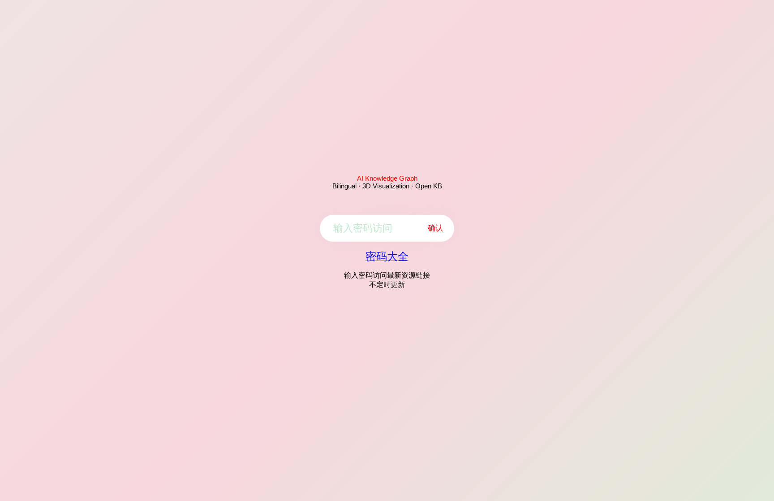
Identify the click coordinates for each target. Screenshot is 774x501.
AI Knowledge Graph (387, 178)
